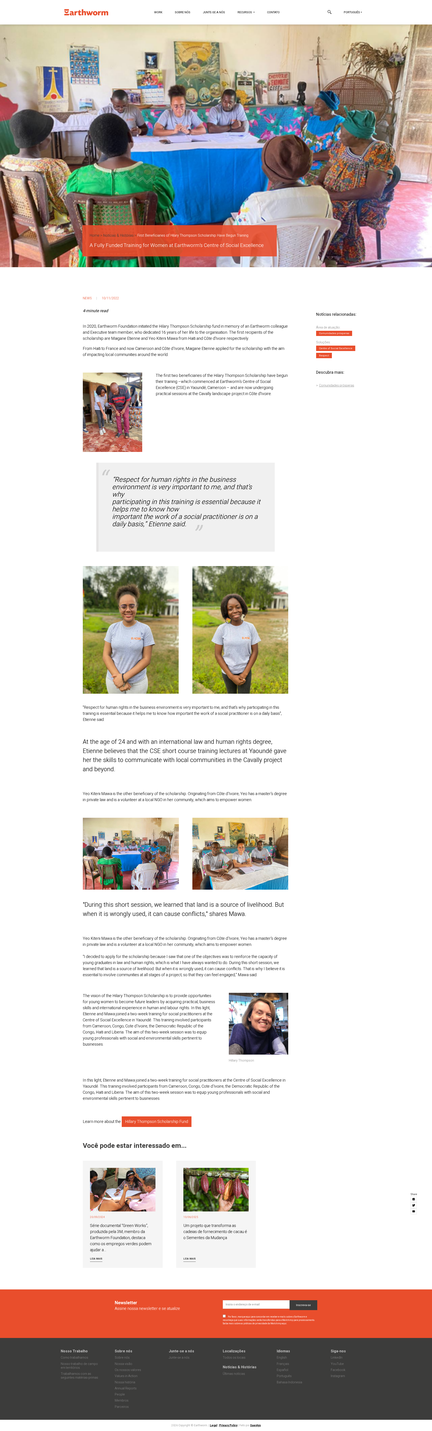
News (87, 298)
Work (158, 12)
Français (283, 1364)
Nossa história (125, 1382)
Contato (273, 12)
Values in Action (126, 1376)
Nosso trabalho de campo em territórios (79, 1366)
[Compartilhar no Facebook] (414, 1199)
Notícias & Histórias (118, 235)
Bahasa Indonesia (289, 1382)
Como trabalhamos (74, 1357)
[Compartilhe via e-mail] (414, 1212)
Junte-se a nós (214, 12)
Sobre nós (182, 12)
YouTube (337, 1364)
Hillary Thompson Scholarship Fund (156, 1122)
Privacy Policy (228, 1425)
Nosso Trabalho (74, 1351)
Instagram (338, 1376)
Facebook (338, 1370)
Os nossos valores (128, 1370)
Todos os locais (234, 1357)
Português (352, 12)
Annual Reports (126, 1388)
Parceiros (122, 1406)
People (120, 1394)
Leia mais (96, 1259)
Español (282, 1370)
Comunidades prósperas (336, 385)
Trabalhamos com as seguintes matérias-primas (79, 1375)
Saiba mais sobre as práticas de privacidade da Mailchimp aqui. (255, 1323)
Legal (213, 1425)
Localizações (234, 1351)
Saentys (255, 1425)
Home (94, 235)
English (282, 1357)
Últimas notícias (234, 1373)
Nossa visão (123, 1364)
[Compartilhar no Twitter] (414, 1205)
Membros (121, 1400)
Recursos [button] (245, 12)
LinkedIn (336, 1357)
